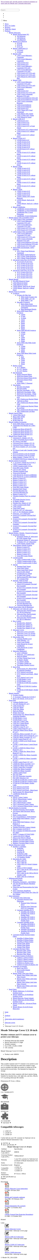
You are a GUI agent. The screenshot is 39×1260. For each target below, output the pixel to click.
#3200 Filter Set (18, 418)
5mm (22, 357)
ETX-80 (19, 43)
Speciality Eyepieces (23, 302)
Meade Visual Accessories (17, 291)
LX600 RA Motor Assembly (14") (24, 764)
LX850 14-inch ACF (23, 195)
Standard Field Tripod (20, 489)
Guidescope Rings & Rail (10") (23, 431)
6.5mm (23, 334)
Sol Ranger (20, 972)
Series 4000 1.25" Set (27, 299)
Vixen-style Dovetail (19, 473)
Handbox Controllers (19, 846)
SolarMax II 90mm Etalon (25, 942)
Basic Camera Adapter (20, 815)
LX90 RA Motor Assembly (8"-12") (24, 737)
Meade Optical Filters (15, 413)
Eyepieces (16, 293)
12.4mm (23, 318)
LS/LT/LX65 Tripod (19, 469)
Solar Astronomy (14, 896)
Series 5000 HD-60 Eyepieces (26, 330)
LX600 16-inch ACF (23, 173)
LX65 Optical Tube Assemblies (23, 219)
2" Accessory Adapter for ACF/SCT (24, 462)
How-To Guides (10, 25)
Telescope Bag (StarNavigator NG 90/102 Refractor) (26, 611)
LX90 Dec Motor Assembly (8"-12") (24, 734)
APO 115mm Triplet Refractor (26, 256)
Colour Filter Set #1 (19, 415)
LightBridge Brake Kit (20, 794)
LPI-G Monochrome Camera (22, 802)
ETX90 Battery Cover (24, 681)
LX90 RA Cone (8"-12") (21, 727)
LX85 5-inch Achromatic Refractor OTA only (25, 95)
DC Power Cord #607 (20, 441)
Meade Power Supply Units (17, 436)
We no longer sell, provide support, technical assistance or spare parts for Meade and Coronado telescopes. (19, 2)
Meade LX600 (17, 166)
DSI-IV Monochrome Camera (22, 799)
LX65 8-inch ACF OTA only (26, 75)
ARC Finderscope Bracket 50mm (27, 410)
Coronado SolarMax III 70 (25, 910)
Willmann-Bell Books (15, 878)
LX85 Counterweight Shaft (21, 505)
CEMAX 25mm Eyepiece (25, 961)
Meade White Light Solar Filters (23, 973)
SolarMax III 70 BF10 (28, 912)
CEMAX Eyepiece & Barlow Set (27, 964)
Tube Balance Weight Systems (22, 545)
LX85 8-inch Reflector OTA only (27, 99)
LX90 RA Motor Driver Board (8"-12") (25, 735)
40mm (23, 327)
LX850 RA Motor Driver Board (23, 765)
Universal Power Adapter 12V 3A (23, 443)
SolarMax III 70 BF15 (28, 917)
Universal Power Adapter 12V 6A (23, 445)
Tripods (15, 565)
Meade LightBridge (19, 207)
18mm (23, 339)
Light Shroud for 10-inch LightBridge (25, 475)
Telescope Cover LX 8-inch (25, 631)
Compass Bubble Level (24, 639)
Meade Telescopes (14, 32)
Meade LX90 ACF (19, 119)
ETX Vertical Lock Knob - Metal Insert (25, 790)
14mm (23, 350)
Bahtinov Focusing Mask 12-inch (23, 843)
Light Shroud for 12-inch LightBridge (25, 476)
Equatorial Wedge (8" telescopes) (27, 540)
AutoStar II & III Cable (24, 855)
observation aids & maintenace (14, 1019)
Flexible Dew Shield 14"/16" (22, 503)
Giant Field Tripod (18, 508)
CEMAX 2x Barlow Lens (25, 963)
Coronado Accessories (20, 966)
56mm (23, 328)
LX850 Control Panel (19, 772)
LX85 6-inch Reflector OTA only (27, 98)
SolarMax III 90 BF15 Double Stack (28, 926)
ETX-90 (19, 45)
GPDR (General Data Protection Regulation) (19, 1214)
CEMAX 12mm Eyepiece (25, 957)
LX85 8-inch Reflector (24, 106)
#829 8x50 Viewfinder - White (26, 394)
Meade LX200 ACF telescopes (14, 1244)
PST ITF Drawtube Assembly (22, 776)
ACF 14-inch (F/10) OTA (25, 267)
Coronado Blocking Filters (21, 949)
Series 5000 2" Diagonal (24, 383)
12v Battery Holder (23, 661)
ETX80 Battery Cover (24, 679)
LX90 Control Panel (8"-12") (22, 728)
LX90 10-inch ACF (23, 122)
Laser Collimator (22, 653)
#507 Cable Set (21, 862)
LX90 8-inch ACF (22, 121)
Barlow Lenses (17, 365)
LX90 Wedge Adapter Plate (25, 543)
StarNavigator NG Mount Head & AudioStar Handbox (27, 669)
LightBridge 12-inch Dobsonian (27, 210)
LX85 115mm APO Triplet (25, 115)
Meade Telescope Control (17, 845)
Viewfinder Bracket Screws (21, 499)
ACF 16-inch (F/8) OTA (24, 277)
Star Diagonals (17, 373)
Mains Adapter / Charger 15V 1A (23, 457)
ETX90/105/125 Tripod (24, 573)
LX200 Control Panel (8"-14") (22, 739)
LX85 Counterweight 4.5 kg (22, 464)
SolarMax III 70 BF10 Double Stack (28, 914)
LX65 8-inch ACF (22, 64)
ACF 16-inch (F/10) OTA (25, 269)
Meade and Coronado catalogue (15, 1197)
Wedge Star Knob (18, 713)
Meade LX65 (17, 54)
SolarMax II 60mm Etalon (25, 940)
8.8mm (23, 348)
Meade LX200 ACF (19, 138)
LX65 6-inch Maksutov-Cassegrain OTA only (24, 70)
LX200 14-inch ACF (23, 145)
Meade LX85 (17, 80)
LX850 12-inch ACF (23, 193)
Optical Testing (17, 880)
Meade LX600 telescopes (13, 1252)
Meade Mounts (13, 279)
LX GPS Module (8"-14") (21, 704)
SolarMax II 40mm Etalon (25, 938)
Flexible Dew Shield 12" (24, 626)
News (6, 24)
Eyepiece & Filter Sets (24, 295)
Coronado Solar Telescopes (21, 898)
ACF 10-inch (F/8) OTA (24, 274)
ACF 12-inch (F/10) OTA (25, 265)
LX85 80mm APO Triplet (25, 114)
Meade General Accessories (17, 461)
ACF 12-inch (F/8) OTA (24, 272)
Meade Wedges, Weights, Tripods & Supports (23, 533)
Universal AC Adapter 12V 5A (22, 438)
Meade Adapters (14, 693)
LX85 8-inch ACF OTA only (26, 92)
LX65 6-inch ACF (22, 62)
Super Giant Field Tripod (25, 570)
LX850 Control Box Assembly (22, 767)
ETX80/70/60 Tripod (23, 575)
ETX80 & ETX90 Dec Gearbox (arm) (25, 779)
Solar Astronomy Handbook (22, 890)
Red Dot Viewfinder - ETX (25, 390)
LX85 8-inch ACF (22, 108)
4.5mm (23, 332)
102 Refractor (21, 36)
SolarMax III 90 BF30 (28, 929)
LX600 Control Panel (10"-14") (23, 762)
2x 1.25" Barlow (22, 369)
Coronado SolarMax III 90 (25, 922)
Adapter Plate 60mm (23, 945)
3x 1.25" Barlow (22, 371)
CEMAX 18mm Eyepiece (25, 959)
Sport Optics (13, 989)
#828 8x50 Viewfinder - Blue (26, 392)
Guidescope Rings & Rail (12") (23, 432)
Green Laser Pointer (23, 642)
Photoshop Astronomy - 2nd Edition (24, 882)
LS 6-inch (20, 50)
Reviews (7, 27)
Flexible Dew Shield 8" (24, 623)
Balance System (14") (20, 484)
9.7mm (23, 316)
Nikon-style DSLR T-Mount (22, 838)
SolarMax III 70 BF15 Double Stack (28, 919)
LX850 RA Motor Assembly (22, 771)
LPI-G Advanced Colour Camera (23, 804)
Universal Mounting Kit (20, 492)
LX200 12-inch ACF (23, 143)
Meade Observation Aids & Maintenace (21, 607)
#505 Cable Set (21, 861)
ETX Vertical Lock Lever (25, 677)
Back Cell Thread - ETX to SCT (23, 698)
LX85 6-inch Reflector (24, 105)
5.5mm (23, 346)
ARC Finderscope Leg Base (26, 411)
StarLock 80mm (22, 656)
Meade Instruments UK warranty (15, 1206)
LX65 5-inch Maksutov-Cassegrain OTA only (24, 67)
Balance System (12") (20, 482)
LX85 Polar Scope (19, 825)
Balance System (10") (20, 480)
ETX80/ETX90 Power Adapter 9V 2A (25, 459)
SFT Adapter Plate (22, 579)
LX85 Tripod (17, 506)
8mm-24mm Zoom (27, 304)
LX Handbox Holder (23, 857)
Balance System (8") (19, 478)
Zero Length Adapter (23, 970)
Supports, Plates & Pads (20, 580)
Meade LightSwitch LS (20, 48)
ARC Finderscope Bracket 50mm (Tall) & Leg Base (27, 400)
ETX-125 (20, 47)
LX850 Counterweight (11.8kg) (27, 563)
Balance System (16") (20, 485)
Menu (5, 20)
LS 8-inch (20, 52)
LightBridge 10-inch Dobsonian (27, 209)
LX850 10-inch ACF (23, 191)
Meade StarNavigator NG (21, 34)
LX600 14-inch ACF (23, 172)
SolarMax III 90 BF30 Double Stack (28, 932)
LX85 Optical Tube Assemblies (23, 232)
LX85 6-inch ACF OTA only (26, 85)
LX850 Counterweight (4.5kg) (26, 561)
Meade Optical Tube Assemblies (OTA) (21, 217)
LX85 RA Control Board (21, 723)
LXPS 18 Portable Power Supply (23, 439)
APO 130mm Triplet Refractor (26, 258)
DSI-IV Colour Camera (20, 797)
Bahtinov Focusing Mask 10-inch (23, 841)
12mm (23, 337)
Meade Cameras (14, 795)
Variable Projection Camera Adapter (24, 827)
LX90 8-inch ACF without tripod (27, 129)
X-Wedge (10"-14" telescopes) (22, 510)
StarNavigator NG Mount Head (23, 792)
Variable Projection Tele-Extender (23, 809)
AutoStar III (20, 852)
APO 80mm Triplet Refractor (26, 254)
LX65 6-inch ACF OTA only (26, 73)
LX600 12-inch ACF (23, 170)
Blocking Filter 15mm (24, 952)
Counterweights (18, 557)
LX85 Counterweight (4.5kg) (26, 559)
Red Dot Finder (22, 388)
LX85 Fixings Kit (18, 705)
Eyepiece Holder (18, 695)
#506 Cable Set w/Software (25, 876)
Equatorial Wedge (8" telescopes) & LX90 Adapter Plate (27, 537)
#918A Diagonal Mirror (24, 374)
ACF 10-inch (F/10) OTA (25, 263)
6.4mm (23, 314)
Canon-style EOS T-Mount (21, 836)
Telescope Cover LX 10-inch (26, 633)
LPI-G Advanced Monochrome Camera (25, 806)
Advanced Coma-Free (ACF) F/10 (24, 260)
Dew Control (17, 621)
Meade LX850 (17, 189)
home (6, 1012)
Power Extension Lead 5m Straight (24, 454)
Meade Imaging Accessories (17, 808)
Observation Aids (18, 637)
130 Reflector (21, 38)
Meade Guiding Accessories (17, 422)
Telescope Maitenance (20, 651)
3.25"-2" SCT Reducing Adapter (23, 512)
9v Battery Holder (18, 501)
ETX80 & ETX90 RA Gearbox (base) (25, 781)
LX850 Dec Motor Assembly (22, 769)
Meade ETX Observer (20, 41)
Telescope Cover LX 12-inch (26, 635)
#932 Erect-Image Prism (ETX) (27, 378)
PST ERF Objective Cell (20, 778)
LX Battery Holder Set (24, 663)
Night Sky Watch (10, 29)
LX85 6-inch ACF (22, 91)
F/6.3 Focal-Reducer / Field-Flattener (24, 816)
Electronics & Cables (19, 859)
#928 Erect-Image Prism (24, 376)
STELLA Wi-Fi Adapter (24, 868)
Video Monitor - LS (23, 640)
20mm (23, 321)
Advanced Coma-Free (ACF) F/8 (23, 270)
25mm (23, 341)
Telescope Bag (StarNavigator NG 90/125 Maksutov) (26, 618)
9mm (22, 336)
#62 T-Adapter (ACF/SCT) (21, 829)
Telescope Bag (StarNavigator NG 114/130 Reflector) (26, 615)
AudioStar (20, 848)
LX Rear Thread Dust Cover (26, 658)
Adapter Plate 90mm (23, 947)
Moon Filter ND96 (19, 417)
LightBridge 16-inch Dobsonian (27, 216)
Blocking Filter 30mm (24, 954)
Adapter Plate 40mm (23, 943)
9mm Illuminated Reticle (28, 309)
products (7, 1015)
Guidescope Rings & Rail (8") (22, 429)
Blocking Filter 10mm (24, 950)
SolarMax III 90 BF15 (28, 924)
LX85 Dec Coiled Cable (20, 721)
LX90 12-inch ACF (23, 124)
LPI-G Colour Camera (20, 801)
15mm (23, 320)
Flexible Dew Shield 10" (24, 624)
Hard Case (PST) (22, 968)
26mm (23, 323)
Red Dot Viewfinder (23, 387)
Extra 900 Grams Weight (20, 468)
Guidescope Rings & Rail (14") (23, 434)
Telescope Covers (18, 630)
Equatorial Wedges (19, 535)
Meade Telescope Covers (13, 1229)
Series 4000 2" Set (26, 300)
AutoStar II (20, 850)
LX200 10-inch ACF (23, 142)
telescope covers (10, 1022)
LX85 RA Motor (18, 707)
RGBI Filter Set (18, 420)
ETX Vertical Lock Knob (25, 672)
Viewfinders (16, 385)
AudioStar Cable (22, 853)
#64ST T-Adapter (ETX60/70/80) (23, 834)
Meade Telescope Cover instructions (16, 1188)
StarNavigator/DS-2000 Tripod (26, 577)
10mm (23, 358)
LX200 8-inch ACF (23, 140)
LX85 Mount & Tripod (24, 117)
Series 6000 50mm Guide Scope (23, 424)
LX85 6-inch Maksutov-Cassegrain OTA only (24, 83)
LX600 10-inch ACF (23, 168)
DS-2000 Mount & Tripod (21, 281)
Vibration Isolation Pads (20, 471)
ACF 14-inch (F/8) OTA (24, 276)
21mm (23, 362)
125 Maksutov (21, 40)
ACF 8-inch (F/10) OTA (24, 262)
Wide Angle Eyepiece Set (29, 297)
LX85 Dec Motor (18, 709)
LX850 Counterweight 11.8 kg (22, 466)
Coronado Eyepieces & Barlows (23, 956)
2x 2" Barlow (21, 367)
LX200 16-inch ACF (23, 147)
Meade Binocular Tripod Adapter (23, 998)
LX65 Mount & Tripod (20, 283)
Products (7, 31)
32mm (23, 325)
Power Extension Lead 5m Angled (24, 455)
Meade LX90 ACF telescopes (14, 1237)
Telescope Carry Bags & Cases (22, 609)
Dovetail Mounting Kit (20, 491)
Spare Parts (16, 667)
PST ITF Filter (17, 774)
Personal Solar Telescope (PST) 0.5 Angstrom (29, 907)
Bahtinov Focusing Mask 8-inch (23, 839)
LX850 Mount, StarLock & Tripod (24, 286)
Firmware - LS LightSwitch (21, 513)
